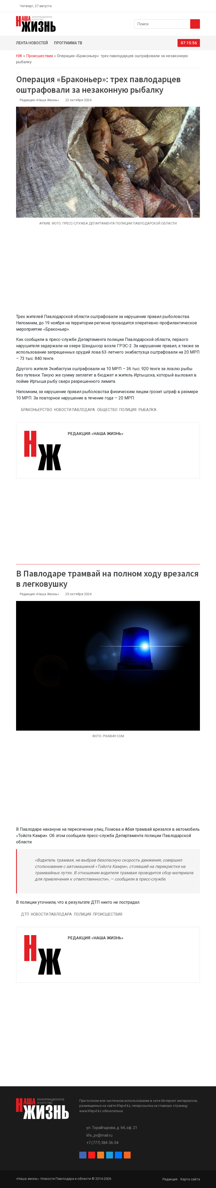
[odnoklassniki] (179, 5)
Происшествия (39, 55)
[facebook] (167, 5)
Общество (107, 410)
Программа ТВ (68, 43)
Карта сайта (190, 1179)
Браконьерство (36, 410)
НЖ (19, 55)
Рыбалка (147, 410)
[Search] (195, 24)
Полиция (127, 410)
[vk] (192, 5)
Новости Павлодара (74, 410)
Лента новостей (32, 43)
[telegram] (186, 5)
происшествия (107, 914)
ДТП (25, 914)
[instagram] (173, 5)
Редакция (170, 1179)
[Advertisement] (108, 273)
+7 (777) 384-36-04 (102, 1143)
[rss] (198, 5)
